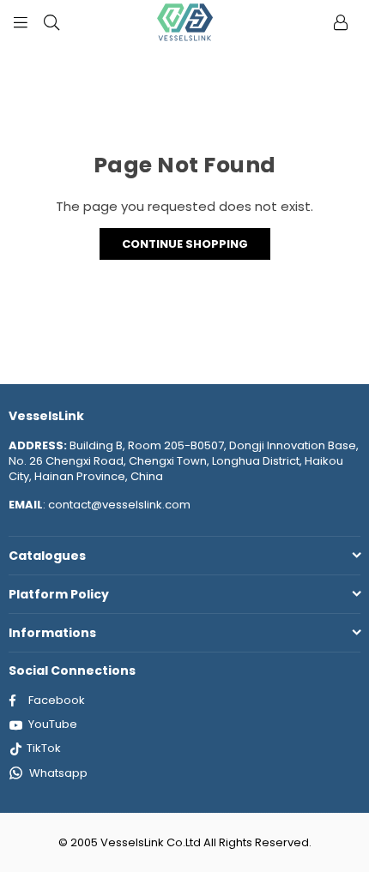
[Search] (51, 21)
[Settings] (340, 21)
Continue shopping (185, 244)
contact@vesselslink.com (118, 504)
